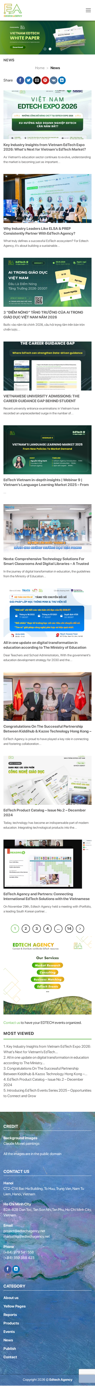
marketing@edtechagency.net (26, 1236)
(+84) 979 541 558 (18, 1252)
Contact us (11, 1022)
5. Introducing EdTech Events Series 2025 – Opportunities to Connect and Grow (47, 1093)
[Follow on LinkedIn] (16, 1269)
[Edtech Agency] (13, 10)
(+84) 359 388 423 (18, 1257)
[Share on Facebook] (20, 80)
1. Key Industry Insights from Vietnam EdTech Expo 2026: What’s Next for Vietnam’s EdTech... (47, 1049)
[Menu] (88, 10)
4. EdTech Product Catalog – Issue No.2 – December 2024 (43, 1082)
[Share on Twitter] (29, 80)
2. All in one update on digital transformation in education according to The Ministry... (46, 1060)
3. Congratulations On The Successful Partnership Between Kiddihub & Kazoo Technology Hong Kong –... (45, 1071)
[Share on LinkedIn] (62, 80)
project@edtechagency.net (24, 1231)
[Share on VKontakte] (53, 80)
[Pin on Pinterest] (45, 80)
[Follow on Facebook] (8, 1269)
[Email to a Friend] (37, 80)
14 (69, 928)
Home (40, 67)
